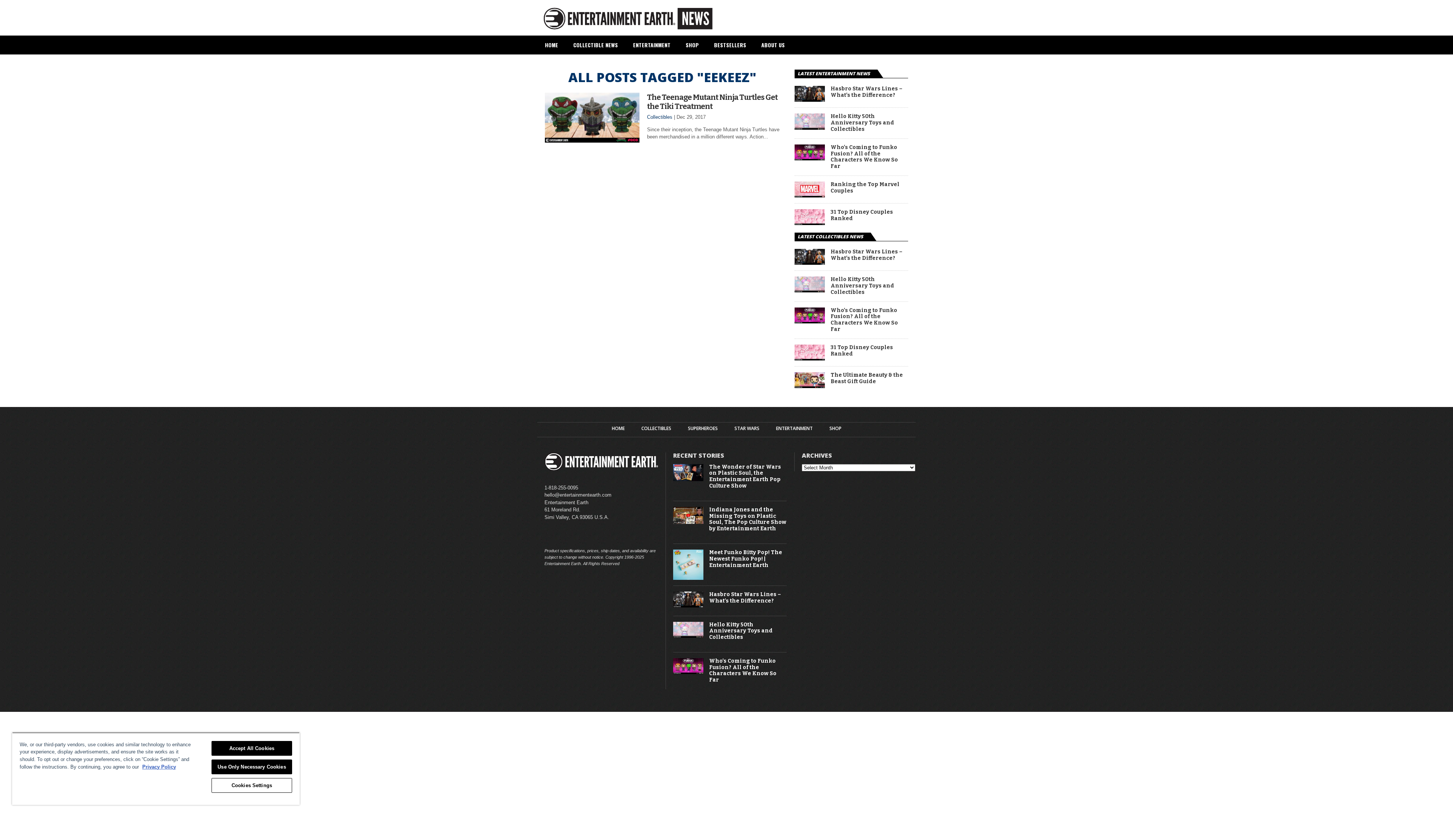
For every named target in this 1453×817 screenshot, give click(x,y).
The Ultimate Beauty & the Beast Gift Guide (867, 378)
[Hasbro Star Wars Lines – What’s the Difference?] (810, 99)
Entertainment (651, 45)
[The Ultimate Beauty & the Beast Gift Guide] (810, 386)
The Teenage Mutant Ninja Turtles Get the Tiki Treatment (712, 102)
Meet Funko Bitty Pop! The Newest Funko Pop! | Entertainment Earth (745, 559)
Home (551, 45)
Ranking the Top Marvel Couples (865, 188)
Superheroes (703, 428)
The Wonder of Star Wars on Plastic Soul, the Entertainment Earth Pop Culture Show (745, 476)
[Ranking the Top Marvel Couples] (810, 195)
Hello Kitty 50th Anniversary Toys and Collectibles (862, 122)
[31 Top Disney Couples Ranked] (810, 223)
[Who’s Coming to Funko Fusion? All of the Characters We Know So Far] (810, 158)
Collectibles (659, 117)
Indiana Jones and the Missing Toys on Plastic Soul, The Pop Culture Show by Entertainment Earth (747, 519)
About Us (773, 45)
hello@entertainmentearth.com (577, 495)
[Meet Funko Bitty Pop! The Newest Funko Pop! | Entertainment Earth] (688, 578)
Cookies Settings (252, 785)
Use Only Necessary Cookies (252, 767)
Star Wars (746, 428)
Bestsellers (730, 45)
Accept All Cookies (251, 748)
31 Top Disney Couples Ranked (862, 215)
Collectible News (595, 45)
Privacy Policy (159, 767)
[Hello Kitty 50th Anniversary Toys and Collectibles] (810, 127)
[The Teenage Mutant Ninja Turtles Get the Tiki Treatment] (592, 140)
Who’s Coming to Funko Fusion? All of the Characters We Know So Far (864, 156)
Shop (692, 45)
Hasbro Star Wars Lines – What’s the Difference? (866, 92)
